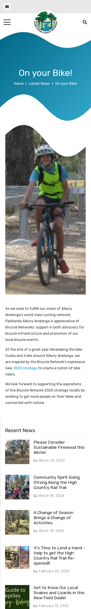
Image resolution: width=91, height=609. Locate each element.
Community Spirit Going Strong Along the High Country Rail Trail (57, 482)
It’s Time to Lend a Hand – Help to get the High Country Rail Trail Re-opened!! (59, 555)
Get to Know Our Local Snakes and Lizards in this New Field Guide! (59, 592)
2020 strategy (25, 368)
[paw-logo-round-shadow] (45, 22)
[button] (7, 22)
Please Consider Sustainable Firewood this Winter (59, 447)
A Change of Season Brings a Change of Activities (53, 517)
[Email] (7, 6)
